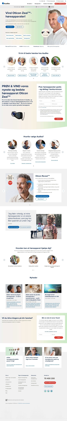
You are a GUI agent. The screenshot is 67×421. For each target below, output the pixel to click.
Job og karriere (8, 382)
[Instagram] (51, 391)
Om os (7, 375)
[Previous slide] (4, 66)
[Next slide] (62, 66)
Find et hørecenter (10, 35)
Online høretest (19, 38)
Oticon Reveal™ (41, 199)
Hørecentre (33, 375)
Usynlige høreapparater (22, 385)
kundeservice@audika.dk (26, 403)
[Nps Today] (31, 6)
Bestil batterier (18, 35)
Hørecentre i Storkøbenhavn (34, 378)
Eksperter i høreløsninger (26, 163)
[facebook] (45, 391)
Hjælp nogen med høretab (11, 377)
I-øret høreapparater (22, 379)
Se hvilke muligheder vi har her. (51, 331)
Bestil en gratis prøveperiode (42, 196)
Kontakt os (8, 379)
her (47, 114)
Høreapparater (27, 38)
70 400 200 (49, 378)
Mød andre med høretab (13, 227)
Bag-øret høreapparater (22, 377)
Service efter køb (55, 75)
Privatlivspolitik (8, 388)
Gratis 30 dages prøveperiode (33, 75)
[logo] (6, 3)
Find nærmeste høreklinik (25, 227)
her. (53, 116)
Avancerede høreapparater (40, 161)
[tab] (30, 3)
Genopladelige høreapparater (21, 388)
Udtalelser (7, 384)
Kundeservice (8, 386)
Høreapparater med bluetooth (22, 382)
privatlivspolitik (44, 107)
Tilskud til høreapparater (45, 75)
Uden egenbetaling (10, 38)
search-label (65, 1)
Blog (6, 390)
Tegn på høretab (11, 75)
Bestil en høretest (26, 35)
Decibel (19, 391)
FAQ (6, 393)
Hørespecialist (33, 383)
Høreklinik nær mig (34, 385)
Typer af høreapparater (23, 375)
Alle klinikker (33, 381)
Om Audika (12, 163)
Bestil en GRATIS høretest (60, 3)
